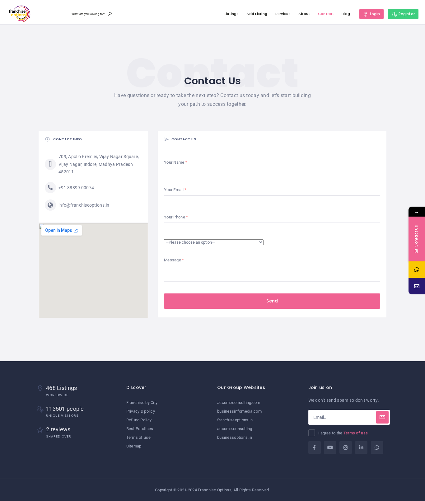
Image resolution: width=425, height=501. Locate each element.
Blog (346, 13)
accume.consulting (234, 428)
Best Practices (139, 428)
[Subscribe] (382, 417)
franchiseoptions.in (235, 420)
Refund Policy (139, 420)
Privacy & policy (140, 411)
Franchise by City (142, 402)
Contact (326, 13)
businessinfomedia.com (239, 411)
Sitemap (134, 446)
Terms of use (138, 437)
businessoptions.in (234, 437)
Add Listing (256, 13)
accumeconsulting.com (238, 402)
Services (283, 13)
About (304, 13)
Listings (232, 13)
